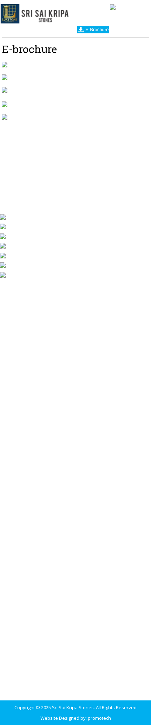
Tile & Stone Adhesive (23, 372)
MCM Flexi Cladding (20, 390)
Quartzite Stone (17, 344)
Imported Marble (17, 308)
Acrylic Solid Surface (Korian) (30, 363)
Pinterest (18, 265)
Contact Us (75, 179)
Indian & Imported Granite (27, 299)
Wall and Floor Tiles (20, 326)
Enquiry (130, 168)
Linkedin (17, 274)
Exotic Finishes (15, 408)
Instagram (19, 226)
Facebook (19, 216)
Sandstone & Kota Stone (26, 335)
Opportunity (65, 168)
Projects (126, 158)
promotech (99, 718)
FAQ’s (101, 168)
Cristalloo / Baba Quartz (25, 399)
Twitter (16, 245)
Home (20, 158)
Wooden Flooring (18, 381)
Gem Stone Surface (21, 353)
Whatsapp (20, 235)
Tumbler (17, 255)
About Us (52, 158)
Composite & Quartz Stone (28, 317)
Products (89, 158)
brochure (23, 168)
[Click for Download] (4, 64)
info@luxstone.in (31, 593)
